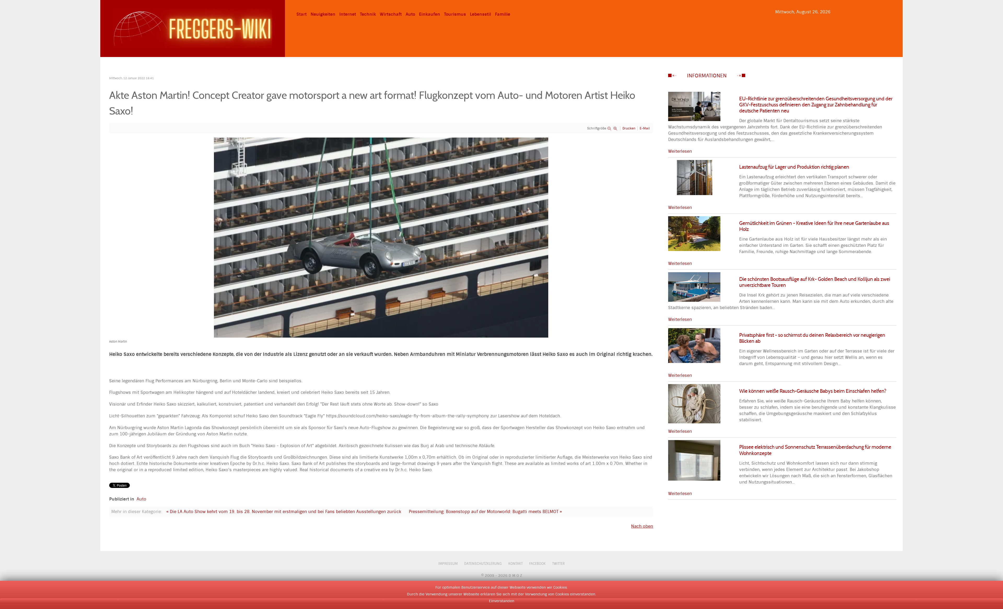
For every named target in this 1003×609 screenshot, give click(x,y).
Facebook (537, 563)
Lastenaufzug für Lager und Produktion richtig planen (794, 167)
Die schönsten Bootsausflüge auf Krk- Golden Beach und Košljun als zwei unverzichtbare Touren (814, 282)
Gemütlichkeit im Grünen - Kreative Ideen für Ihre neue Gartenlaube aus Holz (814, 226)
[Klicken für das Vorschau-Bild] (381, 237)
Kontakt (515, 563)
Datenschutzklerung (483, 563)
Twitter (558, 563)
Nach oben (642, 526)
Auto (141, 499)
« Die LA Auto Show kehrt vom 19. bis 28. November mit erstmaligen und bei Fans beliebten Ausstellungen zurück (283, 511)
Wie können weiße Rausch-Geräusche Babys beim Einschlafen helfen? (812, 391)
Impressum (448, 563)
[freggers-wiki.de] (192, 27)
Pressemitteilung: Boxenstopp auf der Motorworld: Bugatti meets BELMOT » (485, 511)
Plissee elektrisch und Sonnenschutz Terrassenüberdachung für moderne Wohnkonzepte (815, 450)
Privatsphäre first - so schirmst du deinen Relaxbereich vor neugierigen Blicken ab (812, 338)
